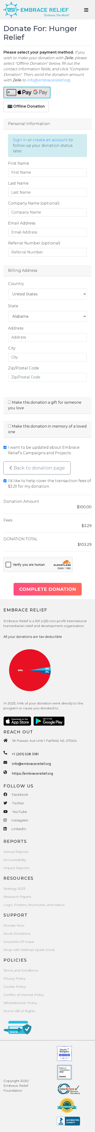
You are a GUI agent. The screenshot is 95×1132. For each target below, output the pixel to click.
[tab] (26, 92)
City (11, 348)
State (13, 306)
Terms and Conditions (20, 970)
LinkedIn (18, 829)
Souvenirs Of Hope (18, 942)
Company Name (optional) (33, 203)
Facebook (20, 795)
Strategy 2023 (14, 888)
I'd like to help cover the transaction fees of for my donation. (49, 484)
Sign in (20, 140)
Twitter (18, 803)
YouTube (19, 812)
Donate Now (13, 925)
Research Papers (17, 897)
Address (15, 328)
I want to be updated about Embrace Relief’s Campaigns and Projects (44, 450)
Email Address (21, 223)
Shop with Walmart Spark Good (28, 950)
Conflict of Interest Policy (23, 995)
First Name (18, 163)
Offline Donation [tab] (29, 106)
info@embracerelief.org (48, 80)
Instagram (19, 820)
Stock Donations (16, 933)
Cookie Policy (14, 987)
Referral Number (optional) (34, 243)
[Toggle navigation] (86, 9)
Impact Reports (16, 868)
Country (16, 283)
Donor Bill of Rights (19, 1011)
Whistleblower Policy (20, 1003)
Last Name (18, 183)
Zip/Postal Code (23, 368)
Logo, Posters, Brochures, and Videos (34, 905)
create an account (50, 140)
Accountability (14, 860)
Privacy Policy (14, 978)
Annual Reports (16, 852)
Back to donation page (38, 468)
